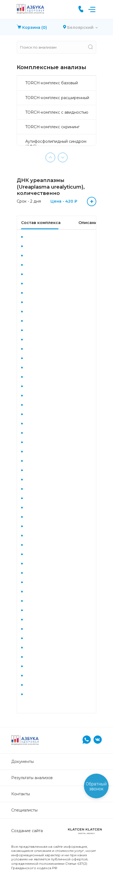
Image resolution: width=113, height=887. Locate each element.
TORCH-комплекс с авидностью (56, 112)
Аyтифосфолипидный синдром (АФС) (55, 144)
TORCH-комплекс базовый (51, 82)
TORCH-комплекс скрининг (52, 126)
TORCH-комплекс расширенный (57, 97)
